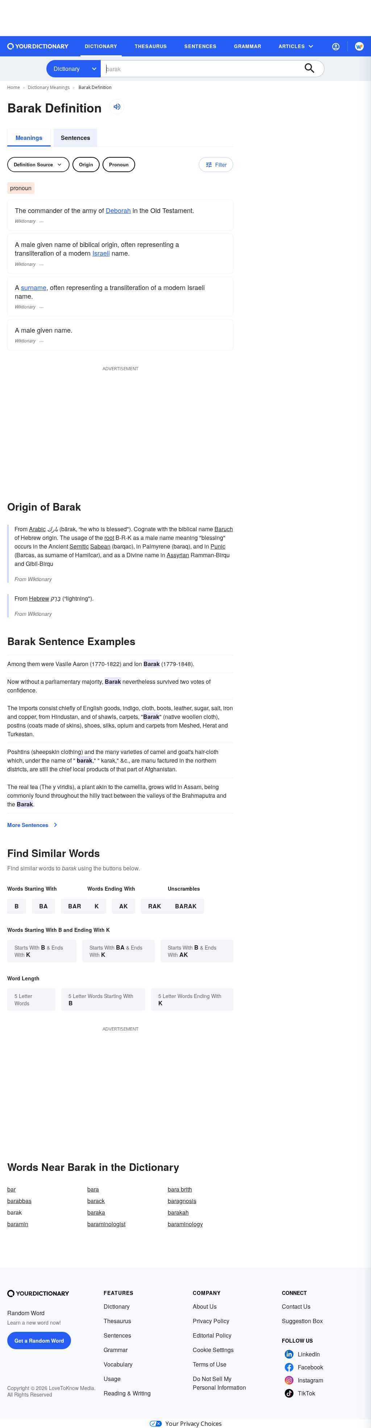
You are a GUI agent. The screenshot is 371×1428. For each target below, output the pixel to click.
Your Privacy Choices (194, 1424)
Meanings (29, 137)
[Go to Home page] (38, 46)
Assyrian (178, 555)
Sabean (100, 546)
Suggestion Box (302, 1321)
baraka (96, 1212)
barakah (178, 1212)
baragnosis (182, 1201)
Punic (217, 546)
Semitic (79, 546)
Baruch (223, 529)
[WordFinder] (359, 46)
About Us (205, 1306)
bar (11, 1189)
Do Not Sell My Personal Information (219, 1382)
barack (96, 1201)
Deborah (118, 210)
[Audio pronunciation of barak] (116, 106)
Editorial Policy (212, 1335)
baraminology (185, 1224)
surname (33, 287)
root (109, 537)
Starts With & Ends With (38, 951)
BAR (74, 906)
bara (93, 1189)
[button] (336, 46)
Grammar (116, 1350)
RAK (154, 906)
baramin (17, 1224)
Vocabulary (118, 1364)
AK (123, 906)
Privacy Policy (211, 1321)
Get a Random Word (39, 1340)
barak (186, 906)
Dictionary (67, 68)
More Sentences (27, 825)
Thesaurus (117, 1321)
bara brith (180, 1189)
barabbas (19, 1201)
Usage (112, 1378)
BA (43, 906)
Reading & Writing (127, 1393)
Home (13, 87)
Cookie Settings (213, 1350)
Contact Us (296, 1306)
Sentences (75, 137)
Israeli (101, 252)
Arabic (37, 529)
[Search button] (313, 69)
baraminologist (106, 1224)
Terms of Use (209, 1364)
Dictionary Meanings (49, 87)
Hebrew (39, 598)
